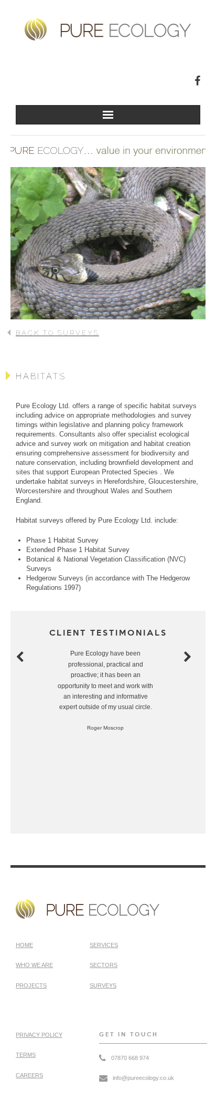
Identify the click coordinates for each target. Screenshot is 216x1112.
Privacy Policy (39, 1035)
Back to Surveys (57, 333)
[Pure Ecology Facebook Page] (197, 81)
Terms (26, 1055)
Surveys (103, 985)
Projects (31, 985)
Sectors (103, 965)
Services (104, 945)
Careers (29, 1075)
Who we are (34, 965)
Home (24, 945)
